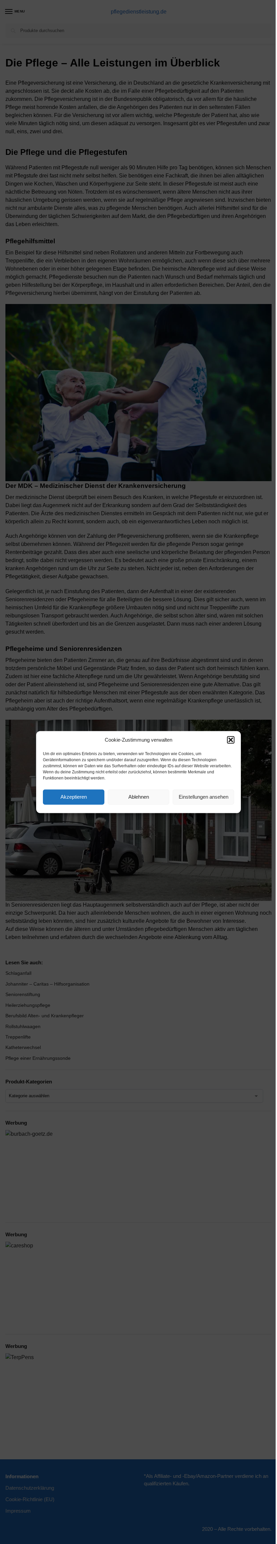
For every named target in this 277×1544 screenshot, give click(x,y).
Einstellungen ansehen (203, 797)
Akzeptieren (73, 797)
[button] (230, 740)
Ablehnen (138, 797)
